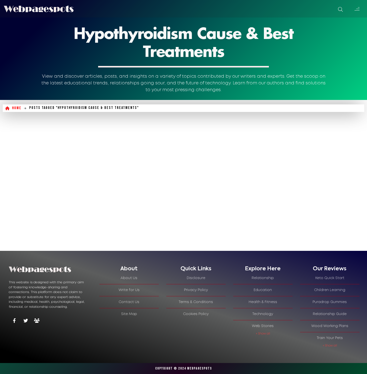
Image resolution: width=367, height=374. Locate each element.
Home (16, 108)
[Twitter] (25, 321)
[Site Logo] (39, 8)
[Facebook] (14, 321)
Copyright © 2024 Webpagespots (183, 368)
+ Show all (263, 333)
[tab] (129, 268)
